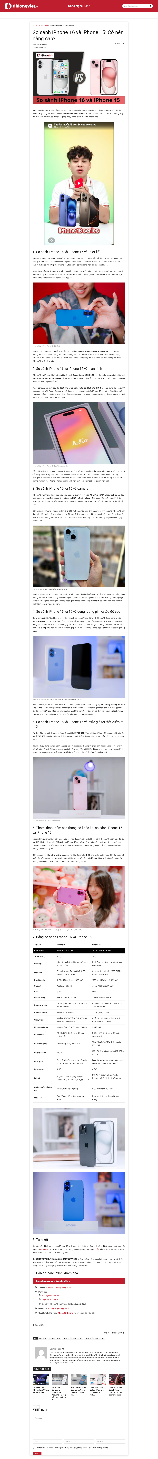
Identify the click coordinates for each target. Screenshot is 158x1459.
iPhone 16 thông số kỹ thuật (59, 1287)
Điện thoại (42, 1338)
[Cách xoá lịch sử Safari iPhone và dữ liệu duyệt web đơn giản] (98, 1379)
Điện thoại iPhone (54, 1338)
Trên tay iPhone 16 (50, 1300)
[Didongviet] (21, 6)
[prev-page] (34, 1407)
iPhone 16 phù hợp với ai (58, 1309)
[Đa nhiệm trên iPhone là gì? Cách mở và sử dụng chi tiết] (41, 1379)
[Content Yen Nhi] (41, 1356)
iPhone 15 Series (76, 1338)
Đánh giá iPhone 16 (50, 1295)
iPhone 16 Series (98, 1338)
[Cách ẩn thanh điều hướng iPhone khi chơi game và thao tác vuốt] (117, 1379)
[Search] (150, 6)
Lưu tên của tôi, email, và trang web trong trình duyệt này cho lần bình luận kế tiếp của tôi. (72, 1448)
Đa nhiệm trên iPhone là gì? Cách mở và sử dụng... (41, 1390)
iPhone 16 (88, 1338)
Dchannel (44, 1249)
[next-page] (38, 1407)
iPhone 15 (66, 1338)
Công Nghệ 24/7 (79, 6)
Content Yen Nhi (57, 1349)
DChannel (36, 25)
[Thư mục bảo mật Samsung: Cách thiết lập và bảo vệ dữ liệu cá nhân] (79, 1379)
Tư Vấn (45, 25)
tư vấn (96, 1249)
